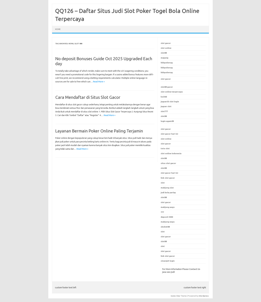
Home (58, 29)
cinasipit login (168, 261)
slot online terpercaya (172, 92)
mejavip (164, 58)
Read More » (99, 81)
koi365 (164, 97)
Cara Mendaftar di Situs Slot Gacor (87, 97)
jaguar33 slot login (170, 101)
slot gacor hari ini (169, 134)
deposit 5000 (167, 217)
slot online (166, 48)
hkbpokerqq (167, 63)
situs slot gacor (168, 163)
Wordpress (204, 296)
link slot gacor (168, 178)
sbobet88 (165, 227)
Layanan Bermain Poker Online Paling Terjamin (99, 131)
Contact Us (194, 269)
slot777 (164, 111)
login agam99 (167, 121)
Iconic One (175, 296)
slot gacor (166, 43)
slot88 (164, 53)
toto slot (165, 148)
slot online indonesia (171, 153)
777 (162, 212)
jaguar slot (166, 106)
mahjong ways (168, 207)
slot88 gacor (167, 87)
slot (163, 231)
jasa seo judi (168, 272)
